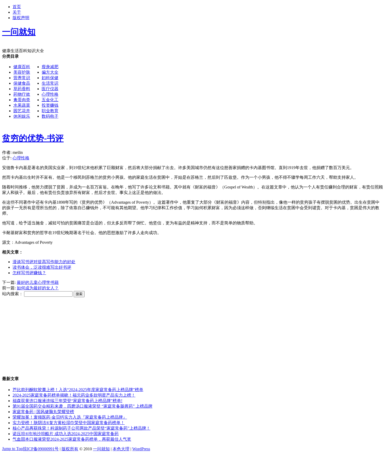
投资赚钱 (50, 105)
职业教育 (50, 111)
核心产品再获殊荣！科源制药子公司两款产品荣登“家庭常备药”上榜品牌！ (81, 428)
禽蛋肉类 (21, 100)
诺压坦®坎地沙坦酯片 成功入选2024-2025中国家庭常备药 (66, 433)
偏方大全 (50, 72)
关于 (17, 12)
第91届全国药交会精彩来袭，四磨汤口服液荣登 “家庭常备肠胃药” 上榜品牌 (82, 406)
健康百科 (21, 66)
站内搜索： (12, 293)
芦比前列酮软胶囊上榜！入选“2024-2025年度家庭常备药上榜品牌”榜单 (78, 389)
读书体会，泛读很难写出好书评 (42, 267)
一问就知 (101, 449)
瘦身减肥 (50, 66)
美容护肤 (21, 72)
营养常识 (21, 77)
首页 (17, 6)
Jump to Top (12, 448)
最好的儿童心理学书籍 (38, 282)
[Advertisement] (216, 90)
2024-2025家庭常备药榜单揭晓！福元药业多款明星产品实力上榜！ (74, 395)
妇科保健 (50, 77)
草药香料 (21, 89)
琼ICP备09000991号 (41, 449)
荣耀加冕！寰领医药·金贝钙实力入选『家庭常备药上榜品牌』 (70, 417)
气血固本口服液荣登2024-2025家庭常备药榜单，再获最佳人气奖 (72, 439)
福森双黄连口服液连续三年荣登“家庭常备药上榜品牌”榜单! (67, 400)
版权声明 (21, 17)
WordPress (141, 449)
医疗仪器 (50, 89)
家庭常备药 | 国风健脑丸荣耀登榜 (43, 411)
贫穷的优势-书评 (33, 138)
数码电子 (50, 116)
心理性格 (50, 94)
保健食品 (21, 83)
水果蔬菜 (21, 105)
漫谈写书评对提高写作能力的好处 (44, 262)
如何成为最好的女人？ (38, 288)
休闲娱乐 (21, 116)
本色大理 (121, 449)
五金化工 (50, 100)
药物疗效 (21, 94)
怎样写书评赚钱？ (29, 273)
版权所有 (70, 449)
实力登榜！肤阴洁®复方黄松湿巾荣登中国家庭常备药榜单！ (69, 422)
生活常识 (50, 83)
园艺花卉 (21, 111)
